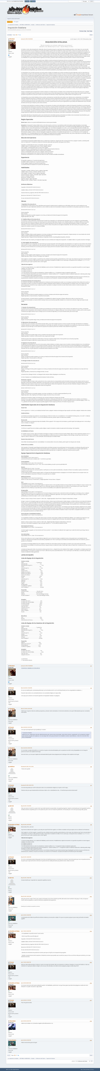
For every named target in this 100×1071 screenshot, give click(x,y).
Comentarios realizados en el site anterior (30, 668)
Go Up (8, 1055)
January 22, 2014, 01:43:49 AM (27, 38)
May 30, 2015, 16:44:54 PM (26, 857)
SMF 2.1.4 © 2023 (9, 1069)
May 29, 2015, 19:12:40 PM (26, 805)
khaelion (12, 708)
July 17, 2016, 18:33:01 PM (26, 962)
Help (81, 1069)
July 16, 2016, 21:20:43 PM (26, 915)
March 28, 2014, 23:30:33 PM (26, 747)
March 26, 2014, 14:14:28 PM (26, 687)
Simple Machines (16, 1069)
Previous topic (82, 31)
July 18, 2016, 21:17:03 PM (26, 1000)
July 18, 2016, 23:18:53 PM (26, 1040)
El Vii (11, 896)
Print (91, 34)
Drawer (12, 688)
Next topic (89, 31)
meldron (12, 766)
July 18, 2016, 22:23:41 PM (26, 1020)
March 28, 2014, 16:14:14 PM (26, 727)
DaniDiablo (13, 915)
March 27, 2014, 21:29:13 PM (26, 708)
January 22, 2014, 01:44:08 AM (27, 665)
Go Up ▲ (92, 1069)
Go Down (9, 34)
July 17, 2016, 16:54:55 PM (26, 931)
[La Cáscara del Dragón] (8, 55)
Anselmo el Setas (14, 824)
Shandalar (13, 1021)
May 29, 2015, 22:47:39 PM (26, 824)
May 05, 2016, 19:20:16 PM (26, 896)
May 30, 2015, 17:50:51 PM (26, 877)
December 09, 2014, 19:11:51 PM (27, 766)
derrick (12, 806)
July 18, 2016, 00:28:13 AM (26, 982)
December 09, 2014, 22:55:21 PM (27, 785)
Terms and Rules (86, 1069)
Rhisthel (12, 39)
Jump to (73, 1061)
